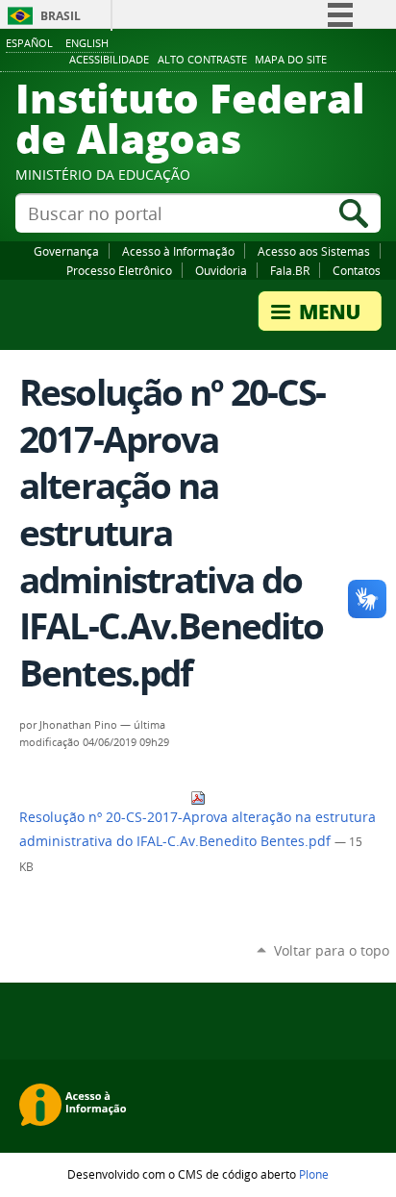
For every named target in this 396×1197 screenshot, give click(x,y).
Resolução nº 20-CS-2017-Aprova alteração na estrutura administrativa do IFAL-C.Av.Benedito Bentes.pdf (197, 829)
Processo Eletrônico (119, 270)
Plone (314, 1174)
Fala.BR (289, 270)
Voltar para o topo (331, 950)
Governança (66, 251)
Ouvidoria (221, 270)
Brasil (60, 16)
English (87, 43)
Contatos (357, 270)
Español (29, 43)
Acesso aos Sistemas (314, 251)
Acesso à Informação (178, 251)
